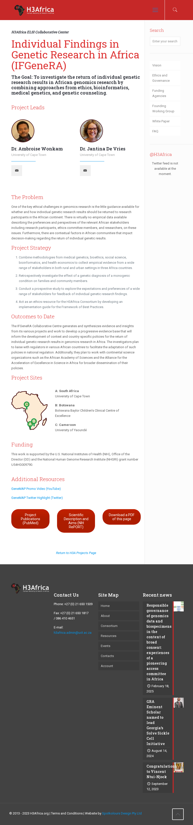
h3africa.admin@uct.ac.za (72, 632)
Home (105, 606)
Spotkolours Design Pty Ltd (122, 813)
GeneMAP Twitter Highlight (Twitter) (37, 498)
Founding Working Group (163, 108)
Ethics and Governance (161, 77)
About (105, 616)
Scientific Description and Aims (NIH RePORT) (76, 521)
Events (105, 646)
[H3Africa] (34, 10)
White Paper (161, 121)
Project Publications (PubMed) (30, 519)
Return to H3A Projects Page (76, 553)
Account (107, 666)
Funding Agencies (159, 93)
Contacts (107, 656)
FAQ (155, 131)
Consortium (109, 626)
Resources (108, 636)
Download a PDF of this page (121, 517)
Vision (156, 65)
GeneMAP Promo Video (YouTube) (36, 489)
